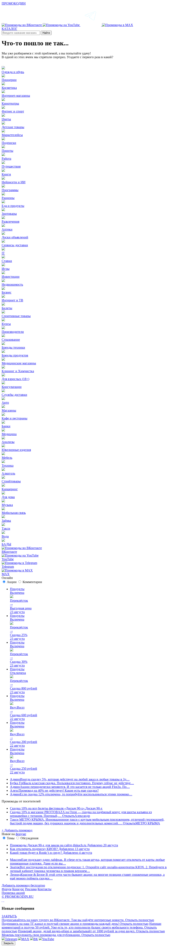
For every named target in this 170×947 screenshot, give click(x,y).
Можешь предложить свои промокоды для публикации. (56, 935)
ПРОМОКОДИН (14, 3)
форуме (21, 834)
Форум (6, 889)
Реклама (31, 889)
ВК (35, 939)
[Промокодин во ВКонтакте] (22, 25)
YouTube (48, 939)
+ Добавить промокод (17, 830)
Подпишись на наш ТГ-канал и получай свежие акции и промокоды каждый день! (75, 923)
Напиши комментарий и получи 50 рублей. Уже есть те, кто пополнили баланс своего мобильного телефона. (81, 927)
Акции (12, 582)
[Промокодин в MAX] (117, 25)
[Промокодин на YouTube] (61, 25)
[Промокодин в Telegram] (91, 25)
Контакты (44, 889)
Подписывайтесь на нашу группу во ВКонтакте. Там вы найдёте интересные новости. (78, 920)
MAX (25, 939)
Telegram (11, 939)
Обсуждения (29, 838)
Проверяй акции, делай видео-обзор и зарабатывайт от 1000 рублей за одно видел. (91, 931)
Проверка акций (13, 893)
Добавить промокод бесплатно (23, 885)
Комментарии (32, 582)
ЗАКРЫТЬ (9, 916)
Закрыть (8, 943)
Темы (11, 838)
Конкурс (18, 889)
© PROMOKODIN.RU (18, 896)
